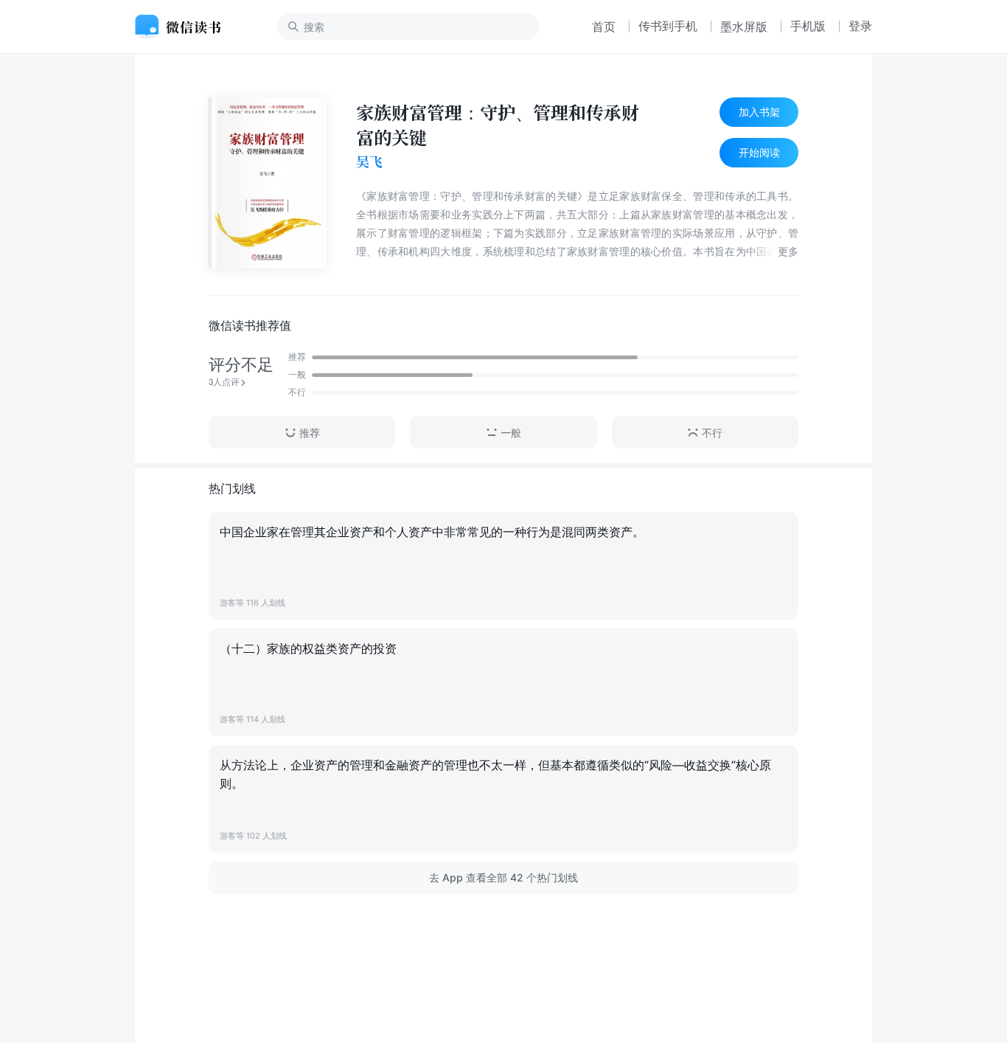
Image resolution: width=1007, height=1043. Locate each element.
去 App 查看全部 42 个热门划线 (503, 877)
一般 (511, 432)
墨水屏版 (743, 26)
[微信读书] (184, 26)
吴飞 (369, 161)
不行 (712, 432)
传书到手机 (667, 25)
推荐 (309, 432)
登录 (860, 25)
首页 (604, 26)
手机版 (808, 25)
